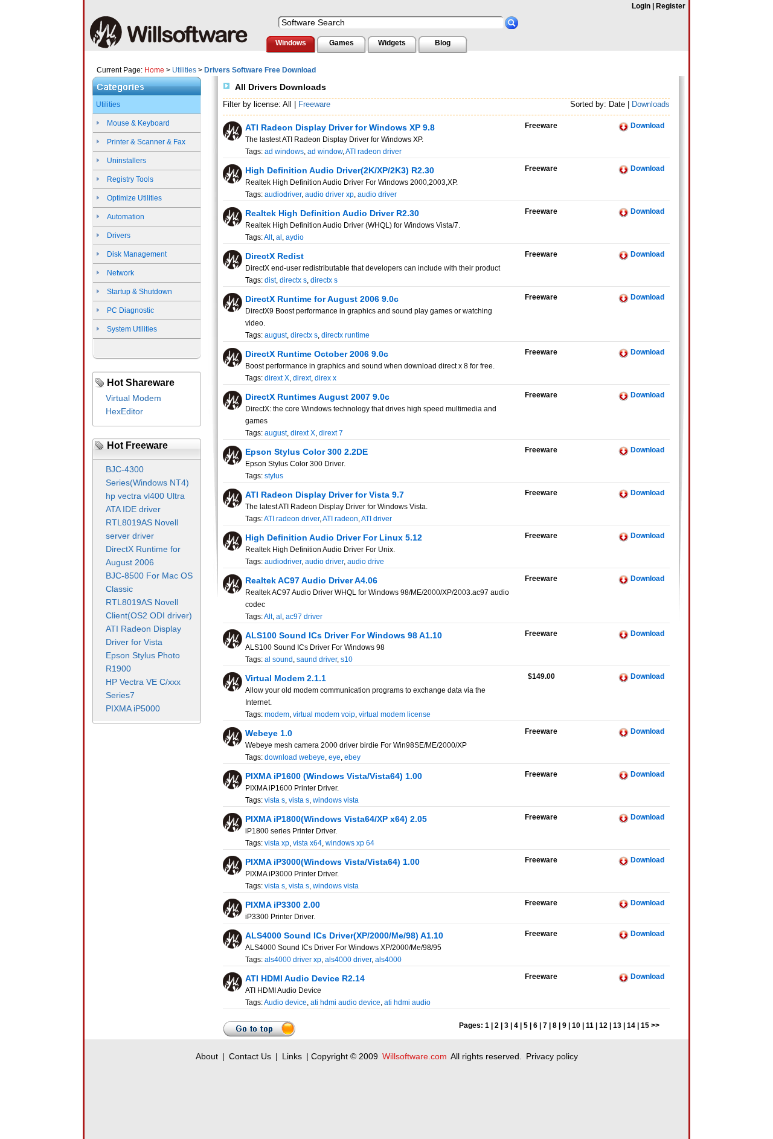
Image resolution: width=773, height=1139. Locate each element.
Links (292, 1056)
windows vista (336, 800)
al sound (279, 659)
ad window (324, 151)
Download (647, 125)
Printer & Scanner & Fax (146, 142)
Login (641, 6)
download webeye (295, 757)
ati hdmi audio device (345, 1002)
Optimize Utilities (134, 198)
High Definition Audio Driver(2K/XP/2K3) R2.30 (339, 170)
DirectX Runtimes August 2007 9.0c (317, 397)
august (276, 335)
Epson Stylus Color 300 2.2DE (306, 452)
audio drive (365, 561)
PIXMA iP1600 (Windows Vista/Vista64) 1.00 (333, 776)
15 (645, 1025)
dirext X (277, 378)
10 (576, 1025)
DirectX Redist (274, 256)
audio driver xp (329, 194)
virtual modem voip (324, 714)
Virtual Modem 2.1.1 (285, 678)
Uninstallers (126, 160)
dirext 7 (331, 433)
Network (120, 273)
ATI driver (376, 519)
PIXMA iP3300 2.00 (282, 905)
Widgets (392, 43)
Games (341, 43)
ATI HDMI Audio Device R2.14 (305, 978)
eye (335, 757)
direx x (325, 378)
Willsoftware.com (414, 1056)
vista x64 (307, 843)
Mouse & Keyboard (138, 123)
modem (277, 714)
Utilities (184, 70)
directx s (293, 280)
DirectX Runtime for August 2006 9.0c (322, 299)
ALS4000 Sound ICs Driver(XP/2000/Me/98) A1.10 (344, 935)
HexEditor (124, 411)
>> (655, 1025)
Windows (290, 43)
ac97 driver (304, 616)
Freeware (314, 104)
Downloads (651, 104)
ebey (352, 757)
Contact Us (250, 1056)
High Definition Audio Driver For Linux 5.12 (333, 537)
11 (590, 1025)
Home (154, 70)
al (279, 237)
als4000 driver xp (293, 959)
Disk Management (137, 254)
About (207, 1056)
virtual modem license (395, 714)
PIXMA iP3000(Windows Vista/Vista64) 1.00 (332, 862)
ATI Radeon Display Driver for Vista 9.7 (324, 494)
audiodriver (283, 194)
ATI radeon (340, 519)
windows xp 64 (350, 843)
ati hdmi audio (407, 1002)
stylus (274, 476)
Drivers (118, 235)
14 (631, 1025)
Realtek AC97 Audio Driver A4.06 (311, 580)
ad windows (284, 151)
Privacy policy (552, 1056)
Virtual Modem (133, 398)
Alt (268, 237)
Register (670, 6)
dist (270, 280)
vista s (275, 800)
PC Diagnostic (130, 310)
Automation (125, 217)
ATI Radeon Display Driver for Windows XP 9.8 (340, 127)
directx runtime (345, 335)
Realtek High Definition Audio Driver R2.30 (332, 213)
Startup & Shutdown (139, 291)
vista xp (277, 843)
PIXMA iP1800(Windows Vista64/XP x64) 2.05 (336, 819)
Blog (443, 43)
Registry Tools (130, 179)
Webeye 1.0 (268, 733)
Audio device (285, 1002)
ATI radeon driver (373, 151)
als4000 (388, 959)
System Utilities (132, 329)
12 (603, 1025)
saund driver (317, 659)
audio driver (377, 194)
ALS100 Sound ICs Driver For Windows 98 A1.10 (343, 635)
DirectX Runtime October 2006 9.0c (316, 354)
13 (617, 1025)
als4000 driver (348, 959)
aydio (295, 237)
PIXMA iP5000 (133, 708)
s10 (347, 659)
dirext (302, 378)
